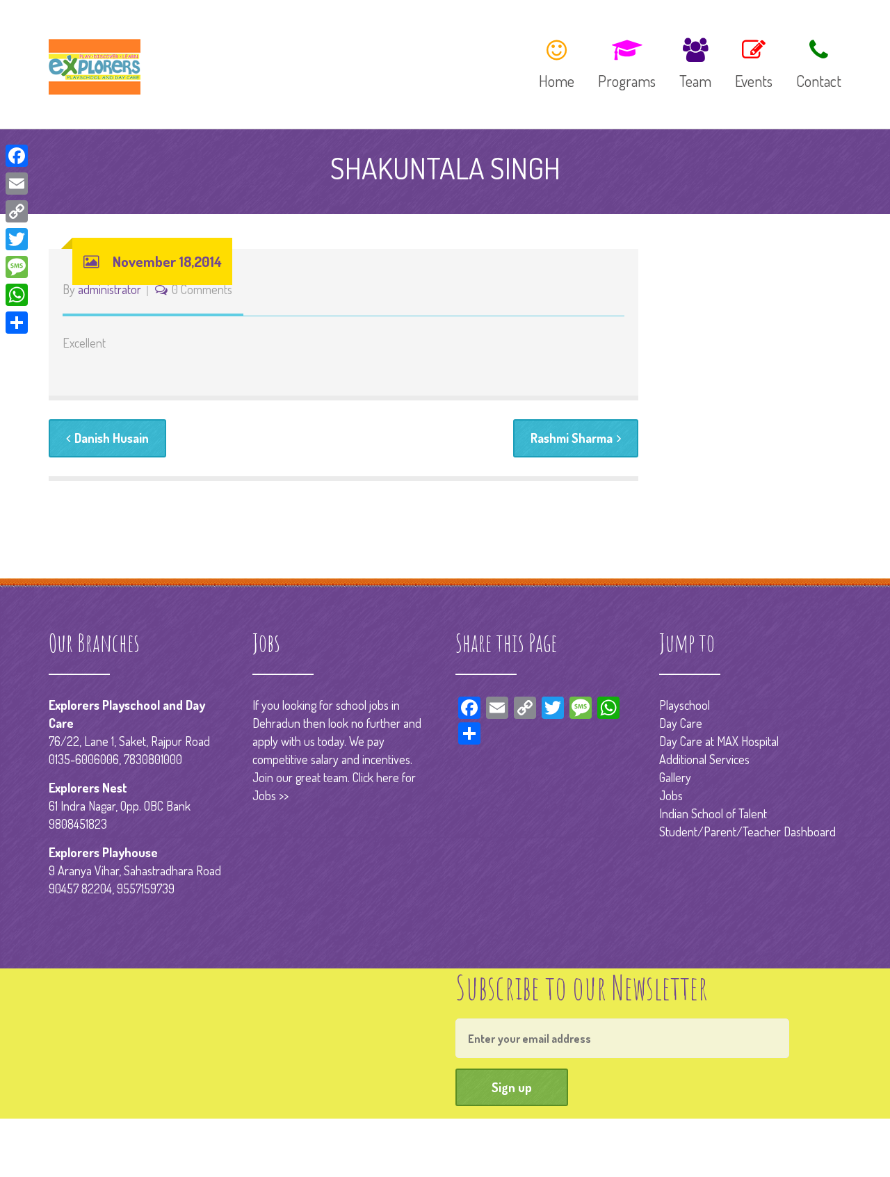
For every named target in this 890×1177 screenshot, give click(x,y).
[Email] (17, 183)
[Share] (17, 322)
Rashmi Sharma (572, 438)
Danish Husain (111, 438)
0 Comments (202, 289)
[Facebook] (17, 156)
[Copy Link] (17, 211)
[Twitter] (17, 239)
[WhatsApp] (17, 295)
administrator (109, 289)
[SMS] (17, 267)
